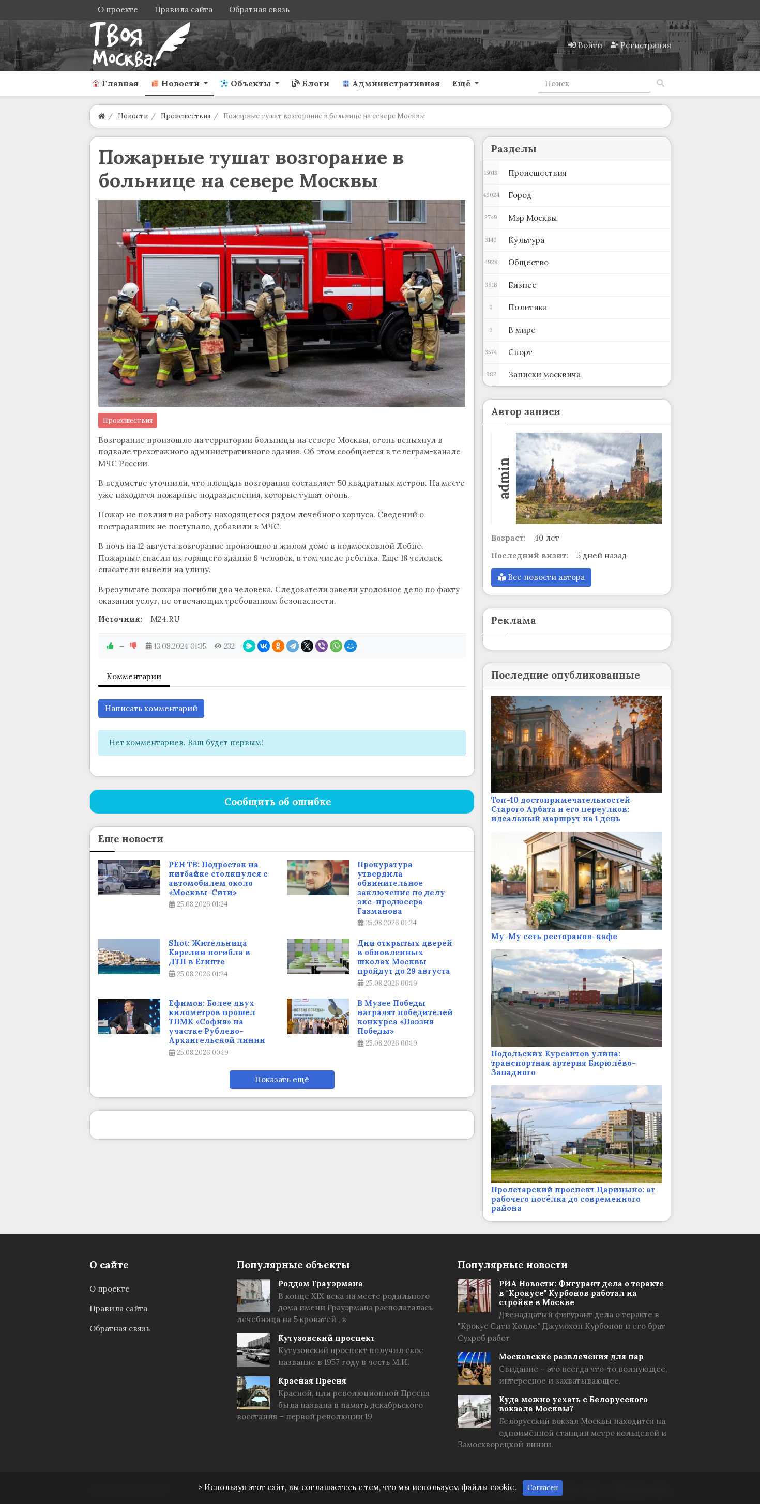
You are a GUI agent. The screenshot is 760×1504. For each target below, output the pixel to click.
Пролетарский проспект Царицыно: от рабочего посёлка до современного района (573, 1199)
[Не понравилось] (133, 646)
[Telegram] (292, 646)
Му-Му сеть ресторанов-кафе (554, 936)
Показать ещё (282, 1079)
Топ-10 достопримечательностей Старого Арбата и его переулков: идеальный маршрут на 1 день (560, 809)
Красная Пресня (312, 1381)
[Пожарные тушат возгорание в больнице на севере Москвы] (282, 303)
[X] (307, 646)
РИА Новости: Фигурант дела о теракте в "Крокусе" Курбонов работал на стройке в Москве (581, 1293)
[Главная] (101, 116)
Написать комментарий (151, 708)
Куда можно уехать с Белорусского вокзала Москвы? (573, 1404)
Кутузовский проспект (326, 1338)
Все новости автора (545, 577)
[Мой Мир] (350, 646)
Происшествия (128, 420)
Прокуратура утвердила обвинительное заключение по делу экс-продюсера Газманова (401, 888)
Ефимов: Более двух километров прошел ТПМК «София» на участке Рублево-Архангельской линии (217, 1022)
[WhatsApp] (336, 646)
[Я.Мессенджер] (249, 646)
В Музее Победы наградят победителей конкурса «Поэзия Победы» (405, 1017)
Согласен (542, 1487)
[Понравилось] (110, 646)
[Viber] (321, 646)
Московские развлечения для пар (571, 1356)
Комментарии (134, 676)
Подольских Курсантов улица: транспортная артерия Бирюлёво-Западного (563, 1063)
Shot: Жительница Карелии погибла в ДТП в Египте (209, 952)
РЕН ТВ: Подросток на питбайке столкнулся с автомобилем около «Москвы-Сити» (218, 878)
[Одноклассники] (278, 646)
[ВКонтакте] (263, 646)
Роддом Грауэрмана (320, 1283)
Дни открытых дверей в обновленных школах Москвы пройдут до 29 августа (404, 957)
